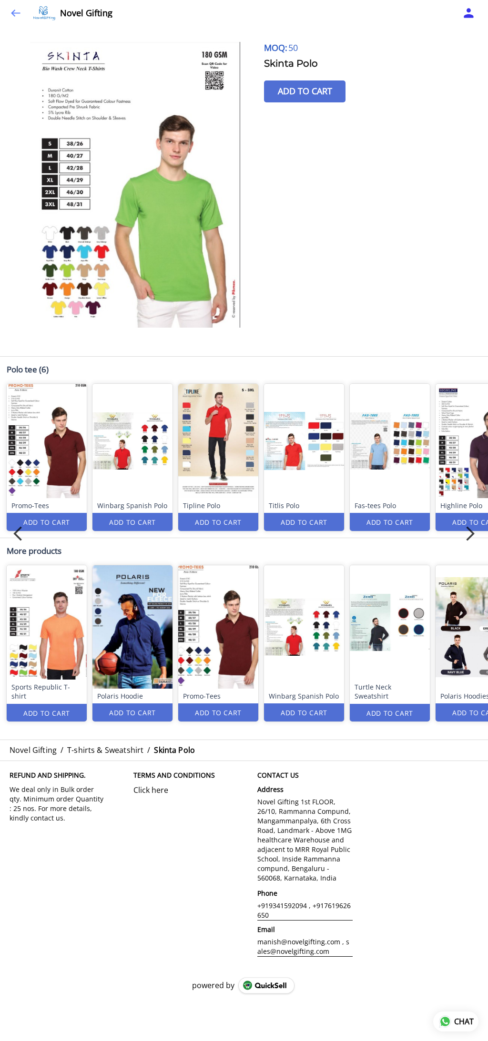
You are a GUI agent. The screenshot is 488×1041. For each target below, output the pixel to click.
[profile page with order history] (468, 13)
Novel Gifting (86, 13)
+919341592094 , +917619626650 (304, 910)
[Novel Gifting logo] (44, 13)
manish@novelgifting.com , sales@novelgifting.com (303, 946)
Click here (150, 790)
